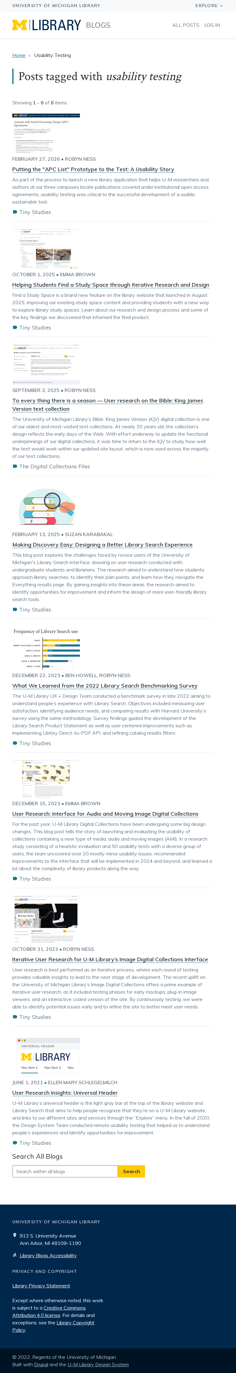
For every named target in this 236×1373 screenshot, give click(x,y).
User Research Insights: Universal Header (65, 1092)
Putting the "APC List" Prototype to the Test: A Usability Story (93, 169)
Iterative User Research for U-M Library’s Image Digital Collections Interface (110, 959)
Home (19, 55)
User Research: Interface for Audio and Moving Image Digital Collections (105, 813)
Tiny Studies (35, 212)
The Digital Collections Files (54, 466)
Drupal (41, 1364)
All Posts (185, 25)
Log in (212, 25)
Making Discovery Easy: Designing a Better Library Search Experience (102, 544)
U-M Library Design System (98, 1364)
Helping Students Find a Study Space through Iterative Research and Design (110, 284)
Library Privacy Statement (41, 1285)
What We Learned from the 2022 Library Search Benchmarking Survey (105, 685)
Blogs (98, 25)
